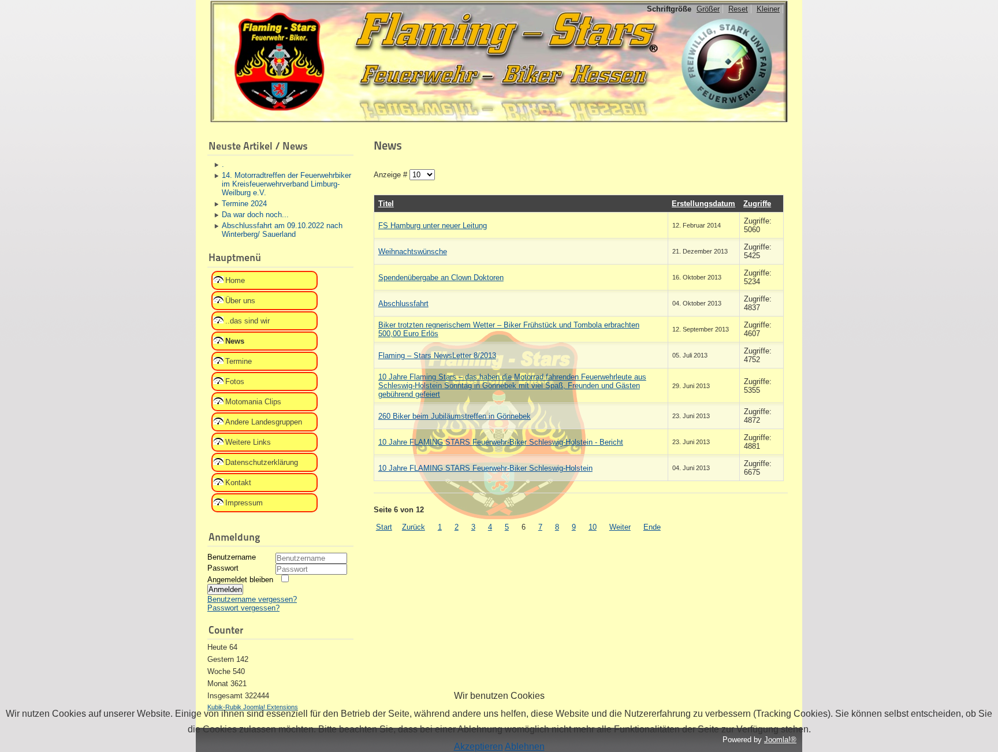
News (234, 341)
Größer (708, 9)
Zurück (413, 527)
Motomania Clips (253, 401)
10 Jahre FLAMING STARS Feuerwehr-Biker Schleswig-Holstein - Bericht (500, 442)
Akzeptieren (478, 746)
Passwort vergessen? (243, 608)
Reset (738, 9)
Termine (238, 361)
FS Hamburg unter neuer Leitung (432, 225)
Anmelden (225, 589)
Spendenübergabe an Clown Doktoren (441, 277)
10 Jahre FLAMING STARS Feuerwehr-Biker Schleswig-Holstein (485, 468)
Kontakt (238, 482)
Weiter (620, 527)
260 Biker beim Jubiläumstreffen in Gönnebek (454, 416)
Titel (386, 203)
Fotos (234, 381)
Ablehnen (525, 746)
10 (593, 527)
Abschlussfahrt (403, 303)
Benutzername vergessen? (252, 599)
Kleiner (768, 9)
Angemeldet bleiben (240, 579)
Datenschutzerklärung (261, 462)
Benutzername (231, 557)
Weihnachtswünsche (412, 251)
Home (235, 280)
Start (384, 527)
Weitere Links (248, 442)
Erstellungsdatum (703, 203)
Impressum (244, 502)
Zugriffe (757, 203)
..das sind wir (247, 321)
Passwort (223, 568)
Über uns (240, 300)
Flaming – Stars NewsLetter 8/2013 (437, 355)
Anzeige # (391, 174)
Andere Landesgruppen (263, 422)
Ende (652, 527)
